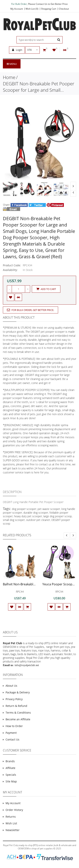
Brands (10, 761)
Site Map (11, 781)
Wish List (11, 823)
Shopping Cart (48, 9)
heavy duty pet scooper (28, 516)
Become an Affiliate (18, 719)
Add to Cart (48, 289)
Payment (11, 733)
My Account (16, 9)
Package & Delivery (18, 692)
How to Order (14, 726)
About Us (11, 685)
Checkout (64, 9)
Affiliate (10, 768)
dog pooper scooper (24, 509)
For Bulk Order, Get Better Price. (32, 310)
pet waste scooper (49, 509)
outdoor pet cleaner (38, 520)
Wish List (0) (32, 9)
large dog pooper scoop (57, 516)
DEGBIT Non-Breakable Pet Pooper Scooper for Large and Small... (38, 86)
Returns (11, 816)
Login (18, 50)
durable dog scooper (35, 512)
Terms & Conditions (18, 712)
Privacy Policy (14, 699)
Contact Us (12, 739)
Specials (11, 774)
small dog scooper (14, 520)
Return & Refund (16, 706)
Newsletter (13, 830)
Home (9, 77)
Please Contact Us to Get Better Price (48, 4)
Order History (14, 810)
